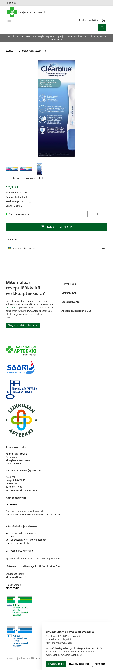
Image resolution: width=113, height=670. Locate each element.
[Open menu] (9, 20)
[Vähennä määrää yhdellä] (90, 214)
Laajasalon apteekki (31, 12)
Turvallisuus (68, 284)
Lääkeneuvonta (70, 301)
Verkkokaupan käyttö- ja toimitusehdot (26, 539)
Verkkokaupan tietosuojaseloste (22, 533)
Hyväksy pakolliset (79, 663)
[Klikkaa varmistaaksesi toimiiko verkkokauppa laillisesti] (56, 605)
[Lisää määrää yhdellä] (104, 214)
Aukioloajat (11, 2)
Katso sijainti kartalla (16, 453)
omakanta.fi (12, 307)
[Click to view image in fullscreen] (56, 108)
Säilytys (12, 239)
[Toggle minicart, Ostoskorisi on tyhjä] (103, 20)
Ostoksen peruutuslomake (19, 550)
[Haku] (102, 27)
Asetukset (100, 663)
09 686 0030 (12, 504)
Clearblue (19, 205)
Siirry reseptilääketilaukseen (23, 325)
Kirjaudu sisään (90, 20)
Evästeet (10, 536)
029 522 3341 (12, 588)
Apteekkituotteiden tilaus (76, 310)
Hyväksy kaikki (56, 663)
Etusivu (9, 50)
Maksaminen (69, 293)
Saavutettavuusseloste (17, 543)
